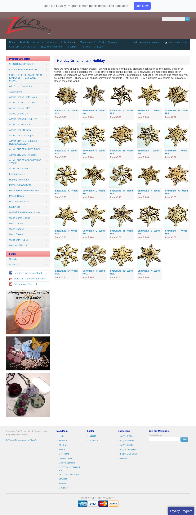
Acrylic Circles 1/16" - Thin (22, 102)
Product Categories (19, 59)
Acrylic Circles (127, 436)
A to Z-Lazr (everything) (21, 86)
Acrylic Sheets (127, 445)
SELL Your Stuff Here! (52, 46)
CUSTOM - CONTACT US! (22, 46)
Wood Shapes (16, 229)
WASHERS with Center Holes (24, 212)
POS (8, 440)
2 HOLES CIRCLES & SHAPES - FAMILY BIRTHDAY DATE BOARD (26, 78)
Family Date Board (128, 454)
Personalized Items (19, 201)
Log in (135, 42)
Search (13, 259)
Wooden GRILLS (18, 245)
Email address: (156, 435)
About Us (38, 42)
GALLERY (99, 46)
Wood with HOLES (19, 240)
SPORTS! (72, 46)
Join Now (142, 5)
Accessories (15, 91)
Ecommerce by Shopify (26, 440)
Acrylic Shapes (127, 440)
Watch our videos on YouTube (29, 278)
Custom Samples (108, 42)
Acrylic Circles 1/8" (19, 113)
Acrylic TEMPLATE (19, 168)
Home (12, 42)
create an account (150, 42)
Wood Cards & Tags (19, 218)
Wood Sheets (16, 234)
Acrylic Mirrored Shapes (21, 135)
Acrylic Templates (128, 449)
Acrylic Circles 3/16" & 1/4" (23, 119)
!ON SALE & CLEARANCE (23, 69)
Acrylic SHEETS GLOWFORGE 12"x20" (25, 162)
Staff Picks (14, 207)
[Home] (28, 33)
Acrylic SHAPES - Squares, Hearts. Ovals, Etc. (23, 142)
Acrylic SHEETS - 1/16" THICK (25, 149)
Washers (124, 458)
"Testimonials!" (87, 42)
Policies (86, 46)
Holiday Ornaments (19, 179)
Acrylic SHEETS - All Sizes (23, 155)
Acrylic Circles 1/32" (19, 108)
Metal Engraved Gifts (20, 185)
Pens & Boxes (16, 196)
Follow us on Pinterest (25, 284)
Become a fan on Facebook (28, 273)
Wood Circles (16, 223)
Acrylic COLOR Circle (20, 130)
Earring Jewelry (17, 174)
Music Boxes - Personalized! (24, 190)
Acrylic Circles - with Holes (23, 97)
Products (24, 42)
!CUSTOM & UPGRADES (22, 64)
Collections (67, 42)
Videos (50, 42)
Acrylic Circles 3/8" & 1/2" (22, 124)
